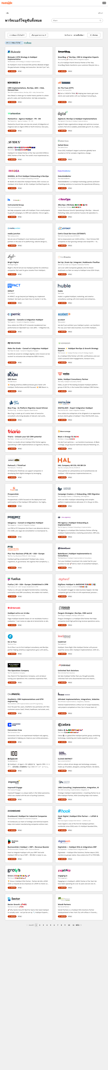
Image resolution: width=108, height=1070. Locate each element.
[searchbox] (77, 20)
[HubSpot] (7, 3)
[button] (100, 13)
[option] (16, 35)
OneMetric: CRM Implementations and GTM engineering (25, 700)
